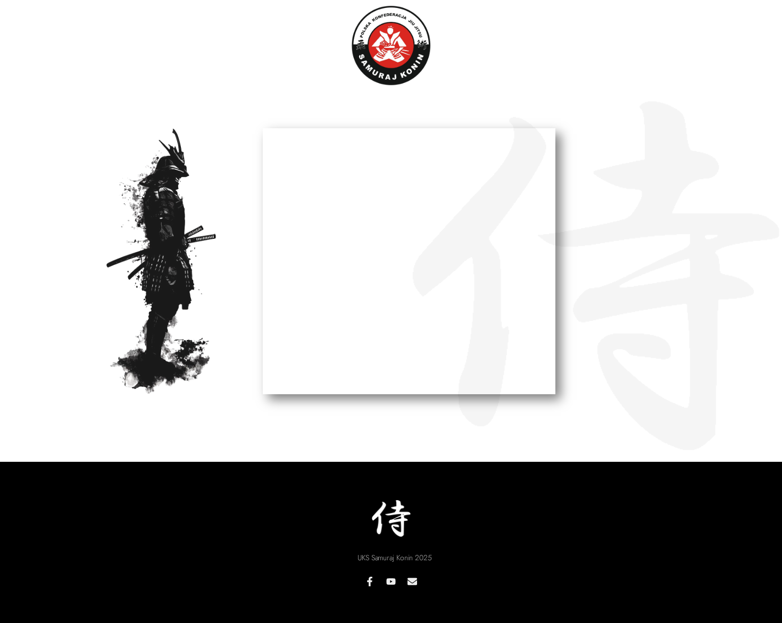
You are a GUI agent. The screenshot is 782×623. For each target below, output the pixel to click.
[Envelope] (412, 581)
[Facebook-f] (369, 581)
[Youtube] (391, 581)
